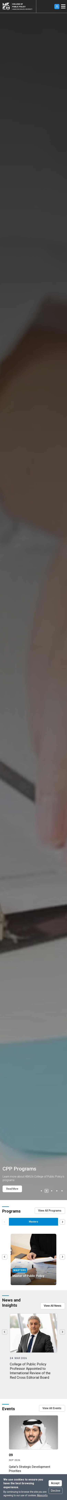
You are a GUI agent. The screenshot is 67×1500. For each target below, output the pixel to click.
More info (42, 1495)
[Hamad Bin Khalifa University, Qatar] (7, 6)
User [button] (56, 6)
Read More (12, 1188)
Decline (55, 1490)
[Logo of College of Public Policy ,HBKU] (22, 6)
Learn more (24, 1278)
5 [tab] (62, 1190)
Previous (4, 1256)
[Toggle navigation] (63, 6)
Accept (55, 1483)
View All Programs (49, 1210)
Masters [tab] (33, 1221)
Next (62, 1222)
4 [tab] (56, 1190)
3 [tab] (51, 1190)
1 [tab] (41, 1190)
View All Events (51, 1408)
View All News (52, 1305)
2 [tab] (46, 1190)
